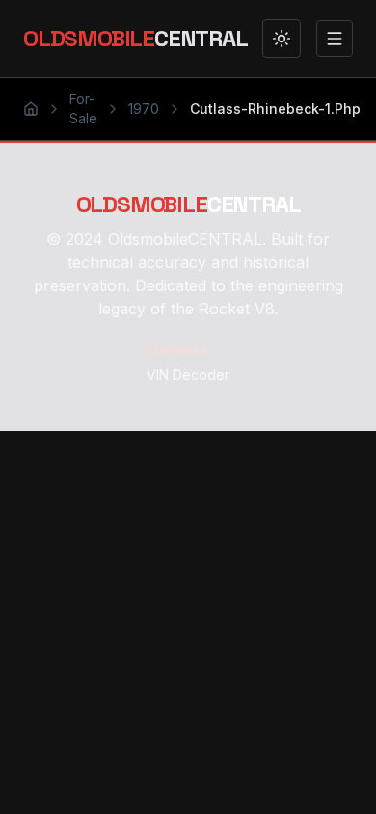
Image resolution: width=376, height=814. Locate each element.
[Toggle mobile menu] (334, 38)
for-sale (83, 108)
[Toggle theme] (281, 38)
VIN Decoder (188, 374)
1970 (143, 108)
